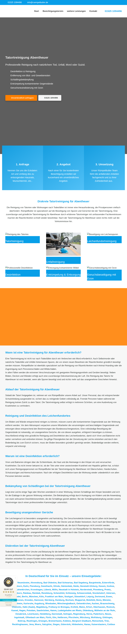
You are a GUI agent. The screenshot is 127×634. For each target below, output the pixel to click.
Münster (107, 600)
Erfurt (89, 607)
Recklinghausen (20, 624)
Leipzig (90, 596)
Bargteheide (95, 582)
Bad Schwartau (65, 582)
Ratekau (27, 593)
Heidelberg (45, 614)
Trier (106, 621)
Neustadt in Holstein (69, 589)
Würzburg (85, 617)
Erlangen (42, 621)
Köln (41, 596)
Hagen (22, 610)
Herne (89, 614)
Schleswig (71, 593)
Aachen (95, 603)
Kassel (14, 610)
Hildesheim (77, 624)
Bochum (69, 600)
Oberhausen (99, 607)
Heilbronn (62, 617)
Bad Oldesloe (50, 582)
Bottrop (21, 621)
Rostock (110, 607)
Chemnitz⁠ (16, 607)
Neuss (108, 614)
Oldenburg (88, 610)
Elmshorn (17, 586)
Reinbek (36, 593)
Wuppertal (80, 600)
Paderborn (98, 614)
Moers (38, 624)
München (33, 596)
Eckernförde (108, 582)
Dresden (29, 600)
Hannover (38, 600)
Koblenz (67, 621)
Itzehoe (110, 586)
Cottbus (111, 624)
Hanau (87, 624)
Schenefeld (58, 593)
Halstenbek (66, 586)
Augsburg (39, 603)
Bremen (19, 600)
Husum (102, 586)
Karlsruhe (28, 603)
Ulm (54, 617)
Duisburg (59, 600)
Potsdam (31, 610)
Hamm (53, 610)
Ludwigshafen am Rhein (69, 610)
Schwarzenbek (84, 593)
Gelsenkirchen (83, 603)
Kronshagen (37, 589)
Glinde (56, 586)
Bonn (98, 600)
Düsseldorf (79, 596)
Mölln (55, 589)
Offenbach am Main (35, 617)
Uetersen (110, 593)
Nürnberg (49, 600)
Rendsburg (46, 593)
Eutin (26, 586)
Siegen (56, 624)
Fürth (48, 617)
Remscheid (97, 621)
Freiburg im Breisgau (58, 607)
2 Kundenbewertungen (8, 600)
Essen (109, 596)
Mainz (82, 607)
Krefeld (74, 607)
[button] (87, 11)
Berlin (25, 596)
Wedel (18, 596)
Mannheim (17, 603)
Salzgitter (47, 624)
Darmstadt (57, 614)
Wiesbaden (50, 603)
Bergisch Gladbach (81, 621)
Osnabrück (20, 614)
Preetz (107, 589)
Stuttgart (68, 596)
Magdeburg (41, 607)
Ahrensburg (36, 582)
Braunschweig (107, 603)
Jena (31, 624)
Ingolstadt (19, 617)
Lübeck (47, 589)
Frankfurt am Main (54, 596)
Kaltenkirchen (22, 589)
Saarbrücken (43, 610)
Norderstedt (86, 589)
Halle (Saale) (29, 607)
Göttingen (107, 617)
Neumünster (23, 582)
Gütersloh (66, 624)
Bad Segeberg (81, 582)
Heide (76, 586)
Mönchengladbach (66, 603)
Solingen (67, 614)
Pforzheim (73, 617)
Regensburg (79, 614)
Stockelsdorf (98, 593)
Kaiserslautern (99, 624)
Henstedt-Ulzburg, (89, 586)
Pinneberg (98, 589)
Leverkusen (33, 614)
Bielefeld (90, 600)
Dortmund (100, 596)
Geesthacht (46, 586)
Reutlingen (32, 621)
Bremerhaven (55, 621)
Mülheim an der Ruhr (104, 610)
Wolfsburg (96, 617)
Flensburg (35, 586)
